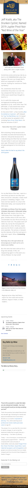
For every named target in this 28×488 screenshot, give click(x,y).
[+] (14, 279)
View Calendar (4, 333)
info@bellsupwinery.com (9, 360)
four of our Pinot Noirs (14, 120)
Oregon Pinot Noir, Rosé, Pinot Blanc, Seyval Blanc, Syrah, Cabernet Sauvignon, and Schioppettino (13, 446)
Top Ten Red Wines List (11, 116)
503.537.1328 (23, 480)
